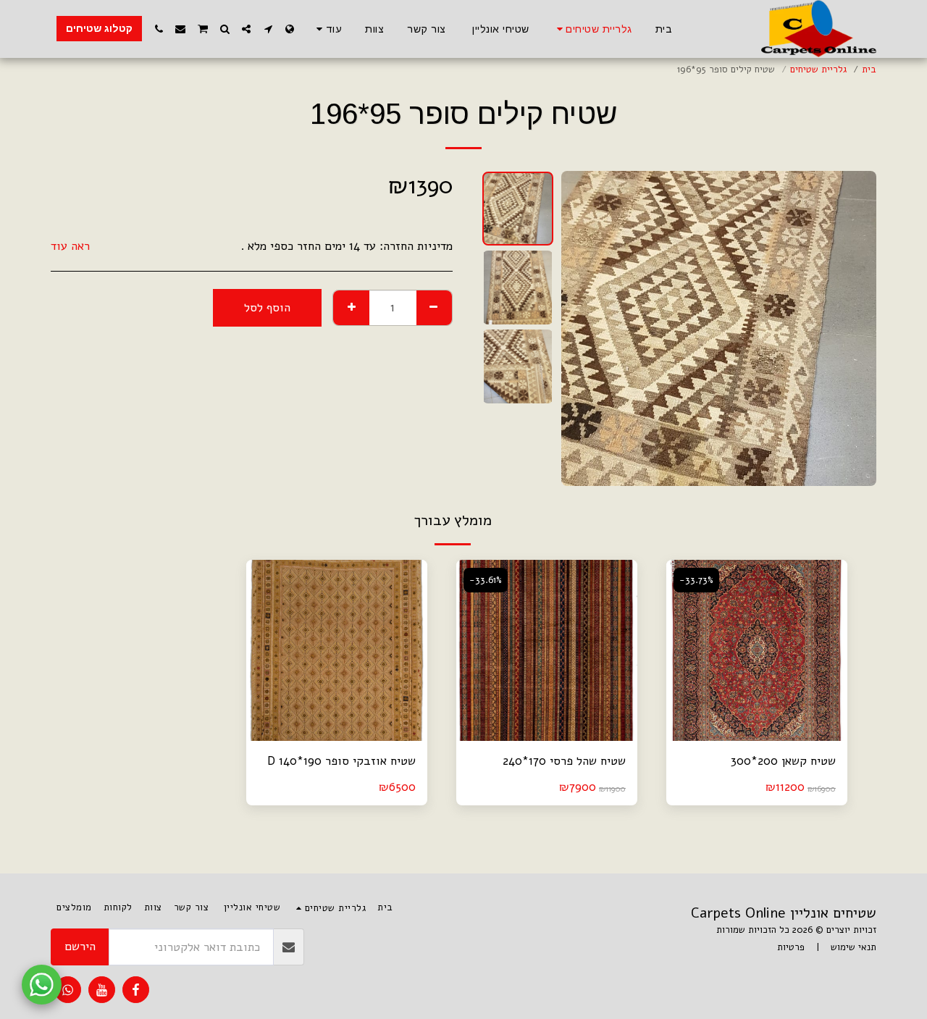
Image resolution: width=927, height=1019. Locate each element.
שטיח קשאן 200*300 (783, 760)
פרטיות (791, 947)
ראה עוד (70, 246)
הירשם (80, 946)
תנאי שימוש (853, 947)
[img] (756, 650)
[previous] (853, 328)
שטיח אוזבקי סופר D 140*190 (341, 760)
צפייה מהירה (757, 733)
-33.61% (485, 580)
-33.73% (696, 580)
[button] (268, 29)
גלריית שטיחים (818, 69)
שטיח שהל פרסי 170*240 (564, 760)
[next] (584, 328)
